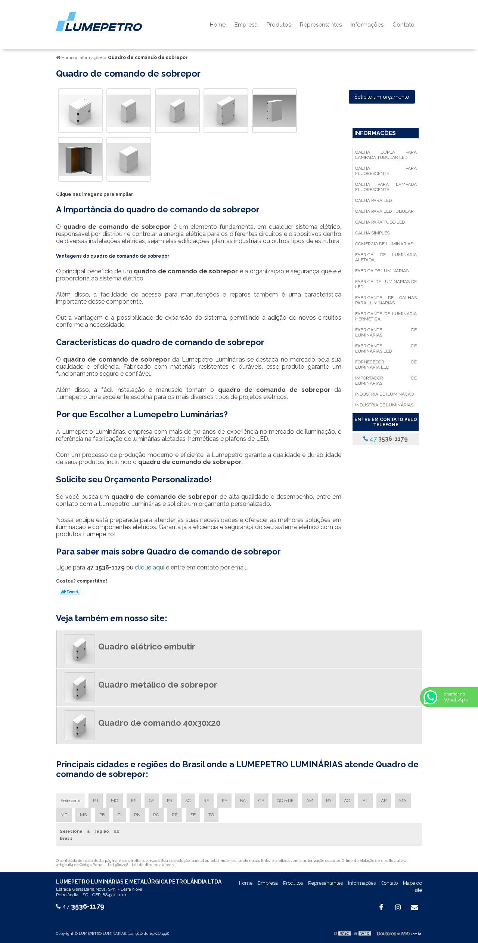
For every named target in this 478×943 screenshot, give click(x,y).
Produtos (279, 24)
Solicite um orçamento (381, 97)
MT (63, 814)
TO (211, 814)
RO (156, 814)
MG (114, 800)
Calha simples (372, 233)
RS (206, 800)
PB (102, 814)
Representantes (321, 24)
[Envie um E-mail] (414, 907)
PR (170, 800)
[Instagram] (397, 907)
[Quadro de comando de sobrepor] (80, 110)
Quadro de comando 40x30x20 (159, 723)
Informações (367, 24)
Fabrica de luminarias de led (385, 284)
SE (193, 814)
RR (175, 814)
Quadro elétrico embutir (146, 646)
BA (243, 800)
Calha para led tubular (384, 211)
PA (328, 800)
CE (261, 800)
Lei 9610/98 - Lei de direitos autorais (141, 865)
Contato (403, 24)
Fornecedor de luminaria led (385, 364)
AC (347, 800)
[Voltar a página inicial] (99, 21)
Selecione (70, 800)
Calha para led (373, 200)
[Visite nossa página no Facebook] (380, 907)
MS (83, 814)
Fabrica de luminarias (382, 270)
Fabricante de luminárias (385, 332)
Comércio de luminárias (384, 243)
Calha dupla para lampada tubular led (385, 155)
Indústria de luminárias (384, 405)
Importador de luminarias (385, 380)
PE (224, 800)
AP (384, 800)
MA (402, 800)
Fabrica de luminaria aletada (385, 257)
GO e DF (285, 800)
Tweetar (70, 591)
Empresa (246, 24)
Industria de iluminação (384, 394)
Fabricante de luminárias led (385, 348)
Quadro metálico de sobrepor (157, 684)
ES (133, 800)
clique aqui (149, 567)
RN (137, 814)
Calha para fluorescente (385, 171)
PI (119, 814)
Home (218, 24)
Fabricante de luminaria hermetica (385, 316)
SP (151, 800)
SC (188, 800)
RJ (95, 800)
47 (388, 438)
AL (365, 800)
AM (309, 800)
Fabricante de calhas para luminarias (385, 300)
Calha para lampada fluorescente (385, 187)
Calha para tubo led (380, 222)
